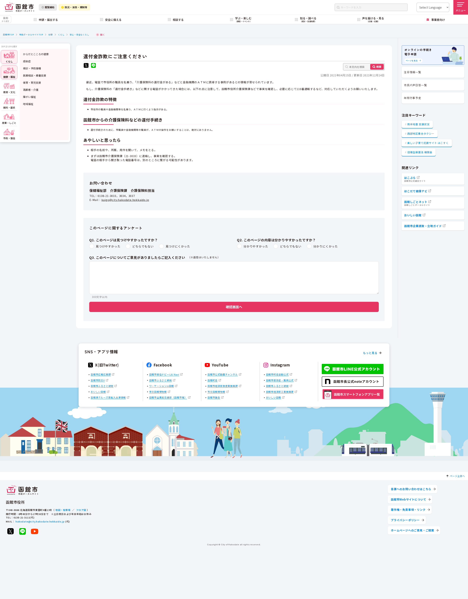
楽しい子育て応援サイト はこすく (428, 143)
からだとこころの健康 (36, 54)
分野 (50, 34)
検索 (378, 67)
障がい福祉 (29, 97)
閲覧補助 (49, 7)
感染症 (27, 61)
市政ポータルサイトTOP (31, 34)
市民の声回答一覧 (415, 85)
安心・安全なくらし (79, 34)
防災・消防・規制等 (76, 7)
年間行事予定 (412, 98)
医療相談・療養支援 (34, 75)
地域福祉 (28, 104)
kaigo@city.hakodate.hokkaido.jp (125, 200)
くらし (61, 34)
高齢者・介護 (30, 90)
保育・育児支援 (32, 82)
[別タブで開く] (86, 66)
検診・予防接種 (32, 68)
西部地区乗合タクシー (420, 133)
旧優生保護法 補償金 (419, 152)
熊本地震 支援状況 (418, 124)
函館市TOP (8, 34)
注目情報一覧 (412, 72)
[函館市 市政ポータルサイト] (19, 7)
